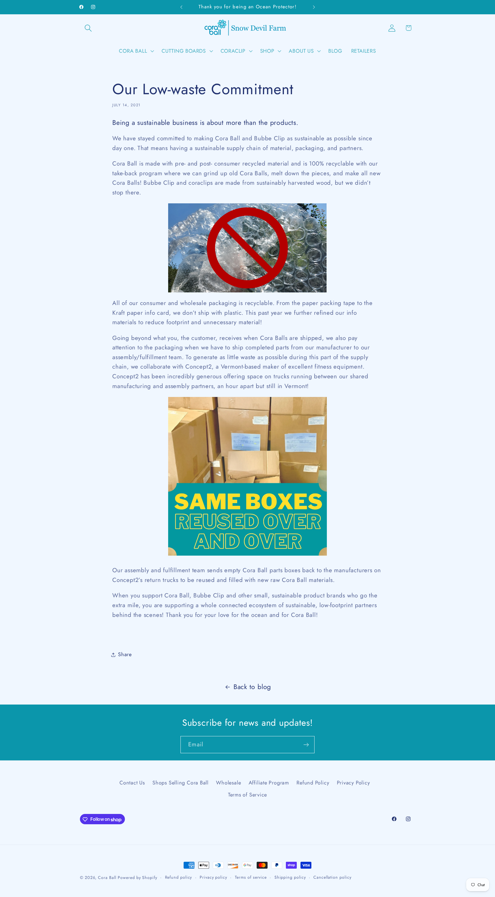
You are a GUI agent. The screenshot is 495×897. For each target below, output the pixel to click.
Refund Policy (312, 782)
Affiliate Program (269, 782)
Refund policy (178, 877)
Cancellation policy (332, 877)
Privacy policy (213, 877)
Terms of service (251, 877)
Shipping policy (290, 877)
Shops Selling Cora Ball (180, 782)
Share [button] (125, 654)
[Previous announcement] (181, 7)
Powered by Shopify (137, 877)
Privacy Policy (353, 782)
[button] (88, 28)
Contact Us (132, 782)
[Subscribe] (306, 745)
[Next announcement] (314, 7)
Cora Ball (107, 877)
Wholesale (228, 782)
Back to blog (252, 687)
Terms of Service (247, 794)
